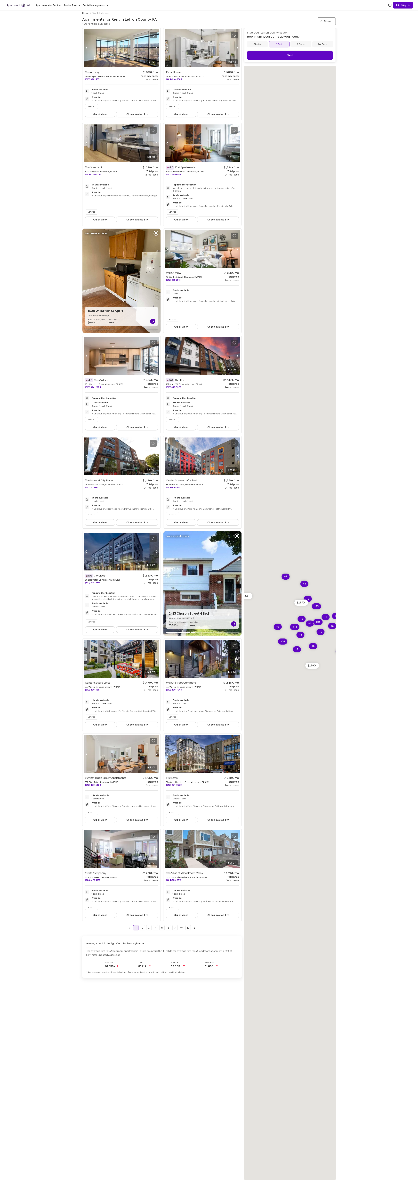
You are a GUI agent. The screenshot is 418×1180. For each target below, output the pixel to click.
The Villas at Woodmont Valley (184, 873)
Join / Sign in (403, 5)
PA (93, 13)
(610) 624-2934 (93, 387)
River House (173, 72)
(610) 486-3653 (93, 690)
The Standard (93, 167)
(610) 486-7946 (174, 690)
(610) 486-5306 (93, 785)
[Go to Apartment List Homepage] (18, 5)
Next (290, 55)
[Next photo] (156, 48)
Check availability (137, 114)
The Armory (92, 72)
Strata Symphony (95, 873)
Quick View (100, 114)
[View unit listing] (152, 321)
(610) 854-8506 (174, 785)
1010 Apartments (185, 167)
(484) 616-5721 (173, 487)
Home (85, 13)
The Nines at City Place (99, 480)
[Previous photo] (86, 48)
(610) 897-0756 (173, 174)
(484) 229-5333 (93, 174)
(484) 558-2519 (173, 880)
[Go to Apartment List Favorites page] (390, 5)
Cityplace (99, 575)
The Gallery (101, 380)
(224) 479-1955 (92, 880)
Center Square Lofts (97, 682)
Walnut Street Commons (181, 682)
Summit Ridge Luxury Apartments (105, 778)
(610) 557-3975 (173, 387)
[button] (301, 602)
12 (188, 927)
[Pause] (156, 233)
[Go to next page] (194, 927)
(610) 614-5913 (173, 280)
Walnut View (173, 272)
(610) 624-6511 (92, 583)
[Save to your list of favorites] (153, 35)
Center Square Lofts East (181, 480)
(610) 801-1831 (92, 487)
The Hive (180, 380)
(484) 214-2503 (174, 79)
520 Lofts (172, 778)
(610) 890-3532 (93, 79)
